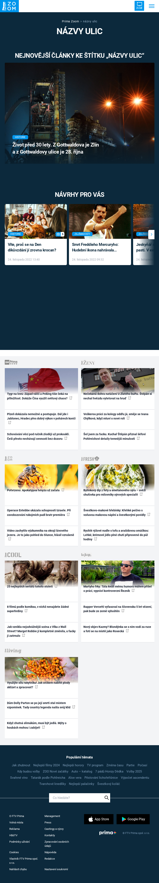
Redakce (50, 858)
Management (52, 816)
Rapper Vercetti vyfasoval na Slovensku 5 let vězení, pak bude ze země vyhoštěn (117, 609)
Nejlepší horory (73, 765)
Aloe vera (74, 778)
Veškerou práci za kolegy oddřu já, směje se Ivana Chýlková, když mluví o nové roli (115, 416)
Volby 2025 (134, 771)
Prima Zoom (70, 21)
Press (48, 822)
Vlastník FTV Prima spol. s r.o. (23, 860)
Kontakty (50, 835)
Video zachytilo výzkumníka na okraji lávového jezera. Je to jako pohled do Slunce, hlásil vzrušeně (40, 533)
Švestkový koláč (108, 784)
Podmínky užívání (19, 841)
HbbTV (13, 835)
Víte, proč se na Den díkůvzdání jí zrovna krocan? (32, 247)
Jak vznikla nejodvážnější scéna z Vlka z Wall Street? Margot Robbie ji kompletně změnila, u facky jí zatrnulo (41, 631)
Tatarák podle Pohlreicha (48, 778)
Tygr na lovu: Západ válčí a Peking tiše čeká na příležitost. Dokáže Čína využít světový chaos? (37, 396)
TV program (95, 765)
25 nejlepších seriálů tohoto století (30, 586)
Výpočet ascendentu (135, 778)
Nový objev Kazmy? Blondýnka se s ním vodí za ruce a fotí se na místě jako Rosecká (117, 629)
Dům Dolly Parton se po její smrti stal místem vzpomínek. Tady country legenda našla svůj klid (39, 705)
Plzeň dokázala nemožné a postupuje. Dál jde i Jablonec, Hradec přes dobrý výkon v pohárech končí (41, 416)
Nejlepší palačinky (81, 784)
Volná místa (16, 822)
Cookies (14, 852)
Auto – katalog (81, 771)
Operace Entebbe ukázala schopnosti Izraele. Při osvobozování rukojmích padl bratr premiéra (39, 512)
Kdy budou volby (28, 771)
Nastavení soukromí (56, 869)
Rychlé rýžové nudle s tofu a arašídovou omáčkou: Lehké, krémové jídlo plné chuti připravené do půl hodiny (116, 535)
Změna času (114, 765)
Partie (130, 765)
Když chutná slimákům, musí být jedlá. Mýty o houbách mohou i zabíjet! (36, 725)
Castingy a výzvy (54, 828)
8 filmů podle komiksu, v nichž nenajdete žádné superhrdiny (38, 609)
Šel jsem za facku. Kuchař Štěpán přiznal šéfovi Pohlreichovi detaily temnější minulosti (114, 436)
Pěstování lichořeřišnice (101, 778)
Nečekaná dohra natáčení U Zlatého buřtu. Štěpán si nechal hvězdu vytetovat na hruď (117, 396)
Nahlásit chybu (18, 869)
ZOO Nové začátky (55, 771)
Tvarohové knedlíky (52, 784)
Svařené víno (19, 778)
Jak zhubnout (21, 765)
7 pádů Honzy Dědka (109, 771)
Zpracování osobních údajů (57, 843)
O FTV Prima (16, 816)
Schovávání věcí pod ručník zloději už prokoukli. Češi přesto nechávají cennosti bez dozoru (38, 436)
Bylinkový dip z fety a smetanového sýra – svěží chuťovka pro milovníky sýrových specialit (114, 492)
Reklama (14, 828)
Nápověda (50, 852)
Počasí (142, 765)
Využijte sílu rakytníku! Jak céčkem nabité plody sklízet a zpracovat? (38, 685)
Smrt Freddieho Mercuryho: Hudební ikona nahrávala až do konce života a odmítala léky (97, 247)
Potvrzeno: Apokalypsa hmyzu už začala (33, 490)
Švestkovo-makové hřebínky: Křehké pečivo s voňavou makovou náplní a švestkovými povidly (114, 512)
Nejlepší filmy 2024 (46, 765)
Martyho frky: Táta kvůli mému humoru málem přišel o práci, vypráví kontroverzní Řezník (117, 588)
